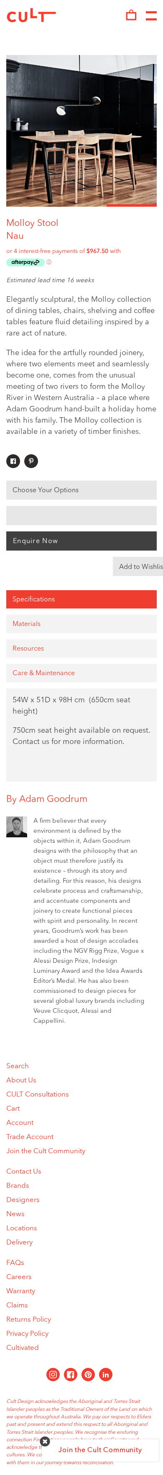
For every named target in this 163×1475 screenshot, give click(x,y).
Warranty (20, 1291)
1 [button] (31, 205)
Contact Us (23, 1171)
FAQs (15, 1263)
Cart (13, 1108)
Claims (17, 1305)
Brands (17, 1186)
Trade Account (29, 1137)
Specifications (34, 599)
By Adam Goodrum (46, 799)
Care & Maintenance (44, 673)
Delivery (19, 1242)
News (15, 1214)
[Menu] (151, 16)
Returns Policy (28, 1319)
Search (17, 1066)
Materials (27, 624)
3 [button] (132, 205)
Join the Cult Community (45, 1151)
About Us (21, 1080)
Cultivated (22, 1348)
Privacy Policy (27, 1333)
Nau (15, 236)
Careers (19, 1277)
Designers (23, 1200)
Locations (21, 1228)
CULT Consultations (37, 1094)
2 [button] (81, 205)
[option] (81, 131)
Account (19, 1123)
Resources (28, 649)
